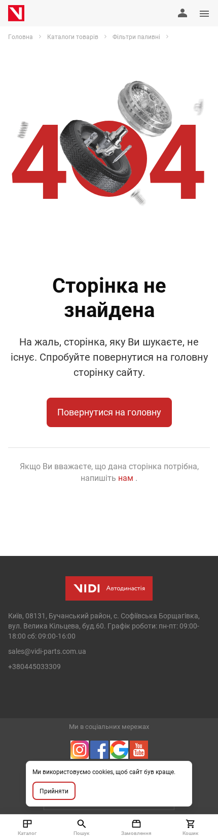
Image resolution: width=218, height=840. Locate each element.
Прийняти (54, 791)
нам (126, 477)
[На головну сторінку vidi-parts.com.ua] (16, 13)
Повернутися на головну (109, 412)
